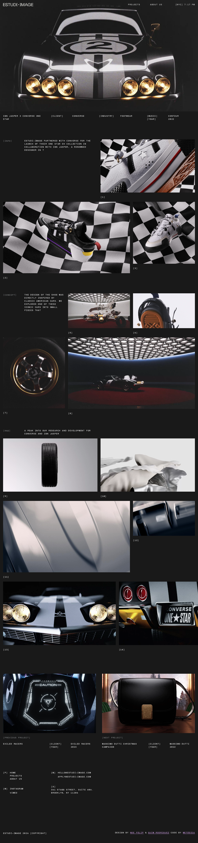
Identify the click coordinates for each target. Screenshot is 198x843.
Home (13, 773)
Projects (134, 5)
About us (156, 5)
